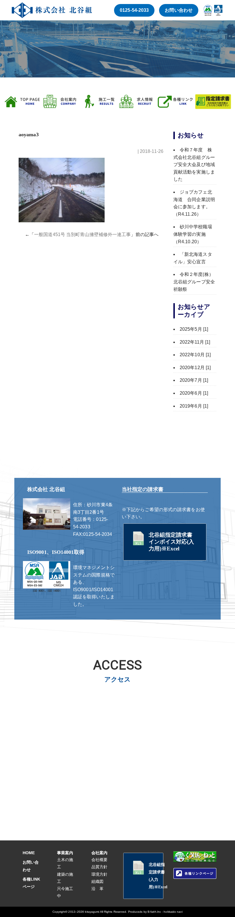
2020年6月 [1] (194, 393)
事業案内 (65, 852)
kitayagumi (92, 911)
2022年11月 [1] (195, 342)
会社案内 (99, 852)
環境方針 (99, 874)
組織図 (97, 881)
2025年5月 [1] (194, 329)
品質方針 (99, 867)
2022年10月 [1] (195, 354)
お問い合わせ (179, 10)
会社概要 (99, 859)
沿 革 (97, 888)
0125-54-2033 (134, 10)
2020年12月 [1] (195, 367)
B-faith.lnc (154, 911)
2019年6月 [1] (194, 406)
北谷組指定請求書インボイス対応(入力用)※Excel (171, 542)
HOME (29, 852)
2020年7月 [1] (194, 380)
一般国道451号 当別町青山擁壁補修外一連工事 (82, 234)
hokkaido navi (173, 911)
